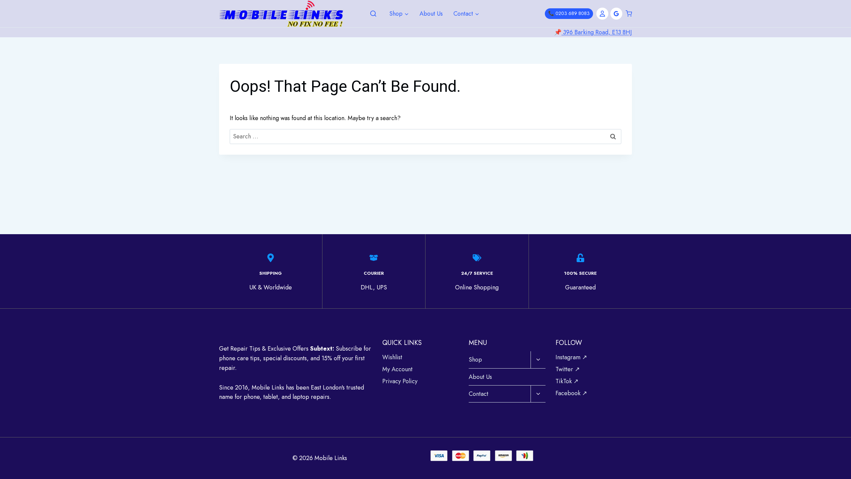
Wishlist (392, 357)
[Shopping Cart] (629, 13)
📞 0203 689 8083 (569, 13)
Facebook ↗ (571, 393)
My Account (397, 369)
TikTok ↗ (566, 381)
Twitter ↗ (567, 369)
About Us (431, 13)
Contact (478, 394)
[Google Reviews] (616, 14)
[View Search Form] (373, 14)
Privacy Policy (400, 381)
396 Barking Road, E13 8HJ (596, 32)
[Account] (602, 14)
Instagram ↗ (571, 357)
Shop (475, 359)
